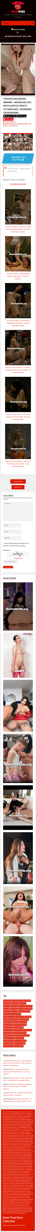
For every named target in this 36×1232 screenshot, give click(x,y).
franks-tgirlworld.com (11, 1019)
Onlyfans (27, 1030)
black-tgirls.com (24, 1011)
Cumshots (20, 1016)
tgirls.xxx (19, 1038)
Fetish (28, 1016)
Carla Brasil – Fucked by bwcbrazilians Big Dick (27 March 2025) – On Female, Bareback (17, 1086)
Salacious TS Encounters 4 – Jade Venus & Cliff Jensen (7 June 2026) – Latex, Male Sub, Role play (18, 463)
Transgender (9, 1040)
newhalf (18, 1030)
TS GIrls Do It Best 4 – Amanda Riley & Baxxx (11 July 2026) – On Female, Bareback (18, 276)
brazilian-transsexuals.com (12, 1014)
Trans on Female (20, 1040)
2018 (14, 1011)
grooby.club (23, 1019)
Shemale (13, 124)
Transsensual (13, 125)
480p (20, 1000)
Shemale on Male (22, 124)
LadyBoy (7, 1022)
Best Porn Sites (19, 29)
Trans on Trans (20, 1043)
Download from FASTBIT (18, 158)
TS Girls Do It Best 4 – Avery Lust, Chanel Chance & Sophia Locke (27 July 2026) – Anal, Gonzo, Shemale (18, 229)
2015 (21, 1008)
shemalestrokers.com (22, 1035)
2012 (29, 1006)
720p (27, 1000)
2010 (14, 1006)
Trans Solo (18, 1046)
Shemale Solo (9, 1035)
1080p (7, 124)
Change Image (18, 558)
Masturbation (8, 1030)
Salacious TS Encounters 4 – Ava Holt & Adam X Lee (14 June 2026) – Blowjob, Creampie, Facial (18, 416)
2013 (7, 1008)
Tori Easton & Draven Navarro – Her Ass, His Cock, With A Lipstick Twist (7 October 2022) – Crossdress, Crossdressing (17, 106)
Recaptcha (6, 550)
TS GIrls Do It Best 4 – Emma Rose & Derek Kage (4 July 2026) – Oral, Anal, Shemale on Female (18, 323)
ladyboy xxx (8, 1024)
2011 (21, 1006)
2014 (14, 1008)
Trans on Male (8, 1043)
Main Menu (5, 23)
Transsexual (8, 1046)
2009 (7, 1006)
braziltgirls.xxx (9, 1016)
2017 (7, 1011)
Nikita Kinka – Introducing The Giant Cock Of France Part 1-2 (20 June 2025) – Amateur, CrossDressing (17, 1063)
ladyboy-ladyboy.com (20, 1022)
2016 (29, 1008)
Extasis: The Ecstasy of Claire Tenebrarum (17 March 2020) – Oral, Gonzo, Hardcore (16, 1071)
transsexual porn (10, 122)
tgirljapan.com (9, 1038)
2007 (15, 1003)
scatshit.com (6, 1225)
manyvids (19, 1027)
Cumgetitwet (7, 1061)
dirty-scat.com (13, 1225)
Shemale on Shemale (19, 1032)
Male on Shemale (20, 1024)
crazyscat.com (21, 1225)
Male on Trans (9, 1027)
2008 (23, 1003)
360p (12, 1000)
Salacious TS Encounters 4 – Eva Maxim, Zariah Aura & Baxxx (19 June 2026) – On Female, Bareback (18, 370)
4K (6, 1000)
